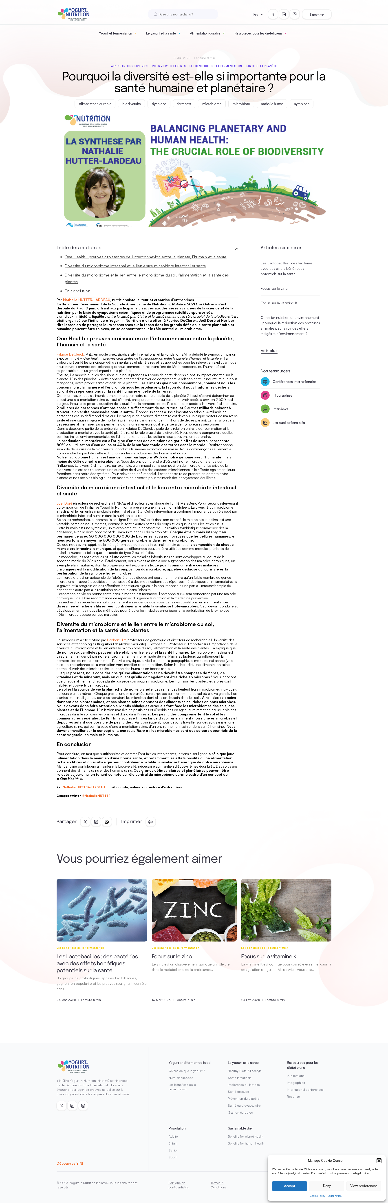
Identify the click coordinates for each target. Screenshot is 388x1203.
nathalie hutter (272, 104)
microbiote (241, 104)
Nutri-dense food (181, 1078)
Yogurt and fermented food (190, 1062)
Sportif (173, 1157)
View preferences (363, 1186)
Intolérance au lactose (244, 1084)
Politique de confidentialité (178, 1185)
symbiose (301, 104)
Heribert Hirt (116, 640)
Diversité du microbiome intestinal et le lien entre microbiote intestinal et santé (135, 265)
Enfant (173, 1143)
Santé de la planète (261, 66)
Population (177, 1128)
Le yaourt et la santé (161, 33)
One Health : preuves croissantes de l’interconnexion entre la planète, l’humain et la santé (146, 256)
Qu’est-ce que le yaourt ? (187, 1071)
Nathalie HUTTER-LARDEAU (86, 300)
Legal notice (335, 1195)
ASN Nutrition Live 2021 (129, 66)
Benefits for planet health (246, 1136)
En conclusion (77, 290)
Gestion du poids (240, 1112)
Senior (173, 1150)
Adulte (173, 1136)
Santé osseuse (238, 1091)
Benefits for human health (246, 1143)
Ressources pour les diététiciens (258, 33)
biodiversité (131, 104)
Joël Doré (64, 503)
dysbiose (159, 104)
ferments (184, 104)
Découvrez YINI (70, 1163)
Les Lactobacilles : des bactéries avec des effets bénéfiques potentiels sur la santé (287, 268)
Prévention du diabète (244, 1098)
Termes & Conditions (219, 1185)
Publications (295, 1076)
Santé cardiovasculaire (244, 1105)
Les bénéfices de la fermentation (216, 66)
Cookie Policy (317, 1195)
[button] (379, 1160)
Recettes (293, 1096)
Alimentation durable (205, 33)
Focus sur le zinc (274, 288)
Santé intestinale (240, 1078)
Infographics (296, 1082)
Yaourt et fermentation (115, 33)
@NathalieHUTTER (96, 795)
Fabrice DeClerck (70, 354)
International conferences (305, 1089)
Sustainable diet (240, 1128)
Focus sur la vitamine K (279, 303)
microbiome (211, 104)
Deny (327, 1186)
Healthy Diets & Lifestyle (245, 1071)
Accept (289, 1186)
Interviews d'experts (169, 66)
